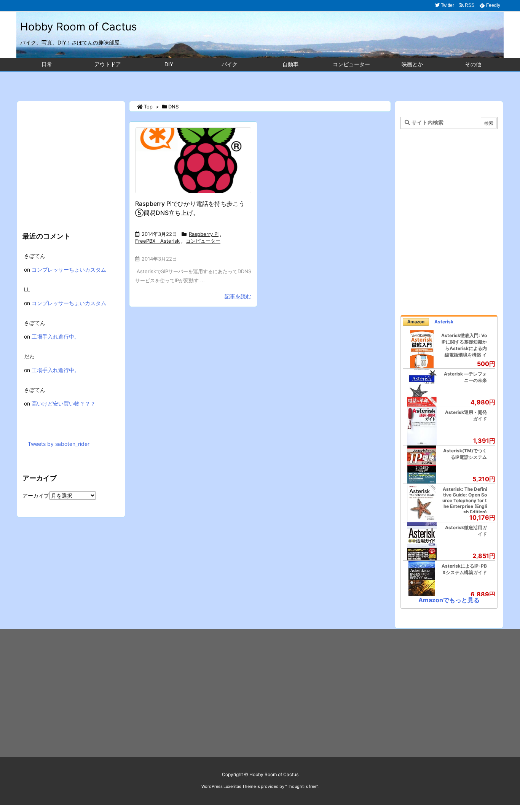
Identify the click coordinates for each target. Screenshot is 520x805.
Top (148, 106)
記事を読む (238, 296)
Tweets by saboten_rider (58, 444)
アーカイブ (35, 495)
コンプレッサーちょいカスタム (69, 269)
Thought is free (301, 786)
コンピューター (203, 241)
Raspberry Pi (204, 234)
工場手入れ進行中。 (56, 336)
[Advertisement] (260, 82)
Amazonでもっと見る (449, 600)
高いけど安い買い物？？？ (64, 403)
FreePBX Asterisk (157, 241)
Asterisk (443, 322)
